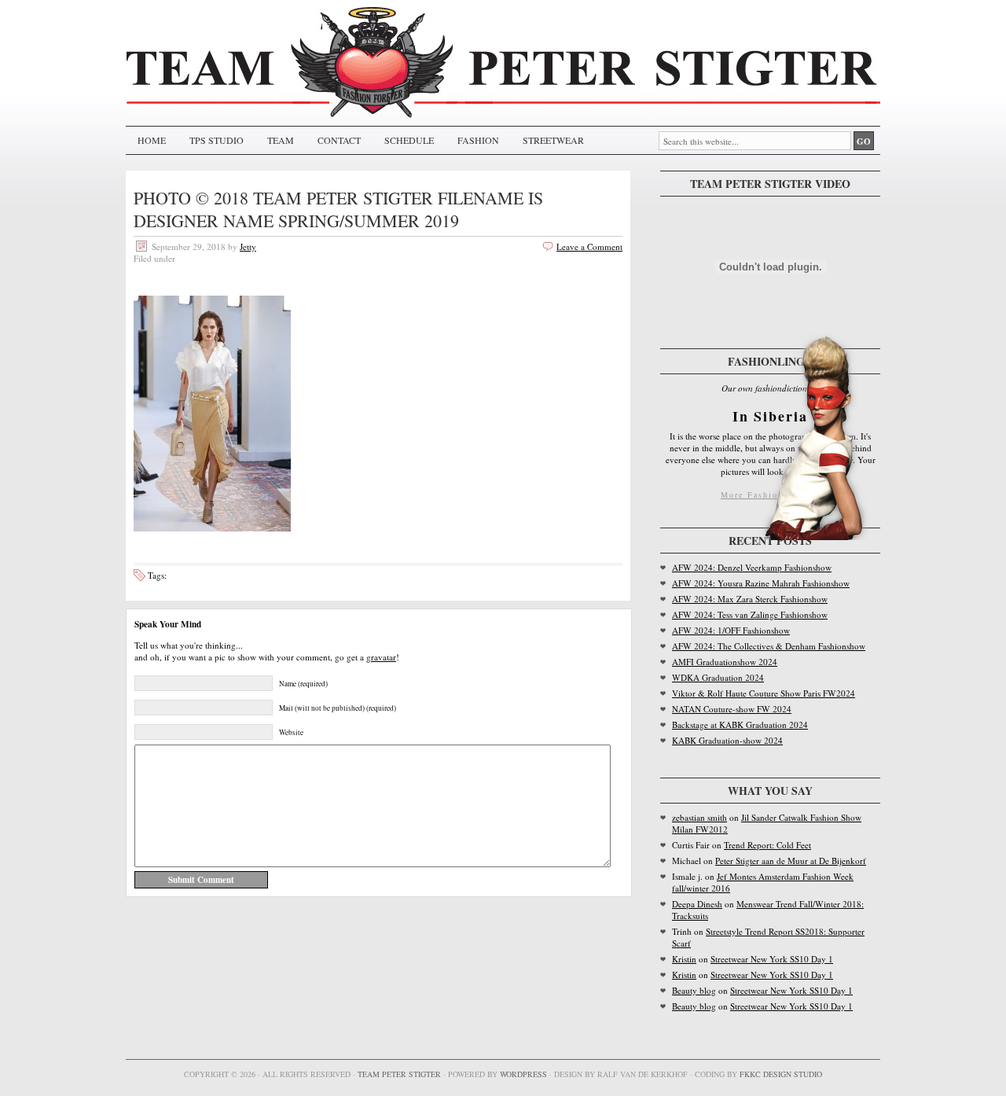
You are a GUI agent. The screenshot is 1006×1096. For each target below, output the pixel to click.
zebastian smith (699, 817)
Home (152, 140)
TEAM (280, 140)
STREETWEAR (553, 140)
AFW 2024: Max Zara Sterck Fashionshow (750, 599)
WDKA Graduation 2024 (718, 677)
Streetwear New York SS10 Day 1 (771, 959)
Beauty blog (694, 990)
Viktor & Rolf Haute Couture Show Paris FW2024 (763, 693)
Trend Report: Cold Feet (767, 845)
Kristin (684, 959)
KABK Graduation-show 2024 (727, 740)
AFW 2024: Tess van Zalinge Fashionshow (750, 614)
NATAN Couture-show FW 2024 (731, 709)
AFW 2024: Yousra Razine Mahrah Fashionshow (761, 583)
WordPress (523, 1073)
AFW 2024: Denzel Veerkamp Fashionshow (752, 567)
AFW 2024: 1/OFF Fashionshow (731, 630)
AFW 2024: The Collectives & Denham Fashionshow (768, 646)
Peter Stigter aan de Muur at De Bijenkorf (790, 860)
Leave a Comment (589, 246)
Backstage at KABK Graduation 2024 (740, 724)
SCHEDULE (409, 140)
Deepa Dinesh (697, 904)
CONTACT (339, 140)
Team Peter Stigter (399, 1073)
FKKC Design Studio (781, 1073)
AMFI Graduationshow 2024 (724, 662)
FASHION (478, 140)
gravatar (381, 657)
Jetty (248, 246)
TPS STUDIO (216, 140)
